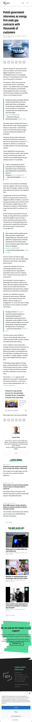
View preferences (16, 716)
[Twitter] (16, 453)
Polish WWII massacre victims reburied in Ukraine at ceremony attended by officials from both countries (15, 507)
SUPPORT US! (16, 644)
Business (13, 36)
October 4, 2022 (21, 119)
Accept (16, 707)
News (4, 464)
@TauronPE (20, 312)
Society (10, 37)
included (12, 377)
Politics (5, 37)
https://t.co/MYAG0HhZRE (13, 115)
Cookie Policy (15, 719)
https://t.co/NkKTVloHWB (12, 248)
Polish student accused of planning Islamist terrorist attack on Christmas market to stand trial (15, 487)
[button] (29, 693)
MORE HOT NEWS (10, 615)
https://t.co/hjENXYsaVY (17, 175)
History (5, 503)
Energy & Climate (21, 36)
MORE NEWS (9, 522)
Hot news (21, 552)
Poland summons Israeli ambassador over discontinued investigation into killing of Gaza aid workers (17, 606)
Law (9, 483)
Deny (16, 712)
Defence (5, 483)
